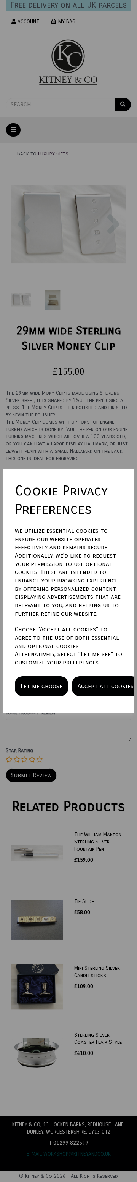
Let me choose (41, 686)
